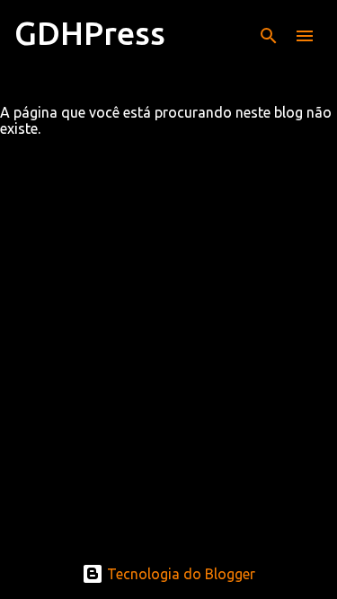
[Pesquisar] (268, 35)
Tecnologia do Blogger (179, 574)
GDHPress (89, 32)
